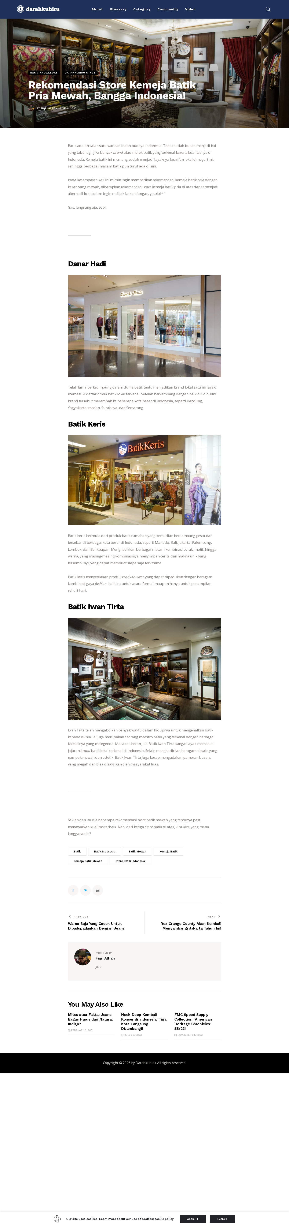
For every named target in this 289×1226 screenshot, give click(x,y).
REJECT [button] (222, 1219)
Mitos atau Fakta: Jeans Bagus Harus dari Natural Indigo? (90, 1019)
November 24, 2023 (190, 1034)
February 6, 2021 (82, 1030)
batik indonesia (104, 851)
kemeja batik (168, 851)
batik (77, 851)
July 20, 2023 (133, 1034)
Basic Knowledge (44, 72)
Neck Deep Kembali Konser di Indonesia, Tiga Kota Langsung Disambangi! (143, 1021)
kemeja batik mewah (88, 861)
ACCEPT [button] (192, 1219)
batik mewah (137, 851)
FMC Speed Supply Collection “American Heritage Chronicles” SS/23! (193, 1021)
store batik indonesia (130, 861)
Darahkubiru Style (80, 72)
